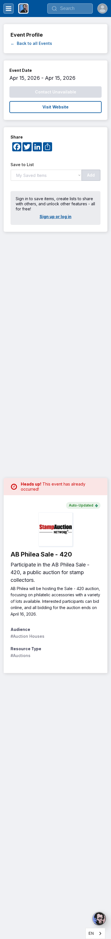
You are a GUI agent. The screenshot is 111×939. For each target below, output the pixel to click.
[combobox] (95, 933)
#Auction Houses (27, 636)
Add (91, 175)
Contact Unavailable (55, 91)
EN (91, 933)
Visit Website (55, 106)
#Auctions (20, 655)
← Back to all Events (31, 43)
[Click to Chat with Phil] (99, 918)
